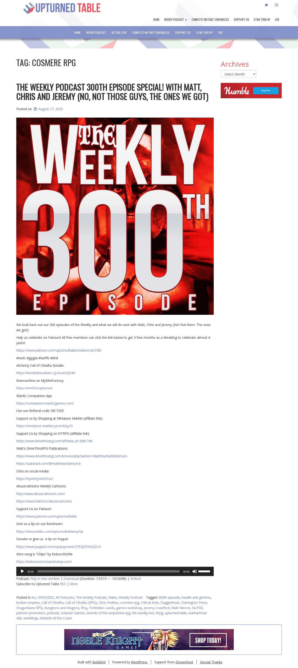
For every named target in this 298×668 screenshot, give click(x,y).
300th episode (169, 597)
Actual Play (119, 32)
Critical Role (150, 602)
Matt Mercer (180, 608)
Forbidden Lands (101, 608)
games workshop (129, 608)
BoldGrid (98, 662)
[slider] (204, 571)
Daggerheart (169, 602)
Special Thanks (211, 662)
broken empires (28, 602)
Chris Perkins (108, 602)
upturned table (176, 613)
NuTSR (197, 608)
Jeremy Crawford (156, 608)
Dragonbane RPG (29, 608)
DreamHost (184, 662)
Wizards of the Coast (56, 618)
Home (156, 19)
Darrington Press (194, 602)
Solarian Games (73, 613)
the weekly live (143, 613)
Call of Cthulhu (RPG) (81, 602)
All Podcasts (65, 597)
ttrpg (159, 613)
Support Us (241, 19)
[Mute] (194, 571)
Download (71, 578)
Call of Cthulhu (53, 602)
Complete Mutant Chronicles (210, 19)
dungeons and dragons (61, 608)
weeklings (31, 618)
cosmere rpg (129, 602)
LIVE (277, 19)
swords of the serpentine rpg (108, 613)
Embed (135, 578)
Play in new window (45, 578)
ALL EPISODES (42, 597)
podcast (53, 613)
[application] (115, 571)
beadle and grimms (196, 597)
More (74, 584)
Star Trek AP (262, 19)
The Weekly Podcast (91, 597)
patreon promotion (30, 613)
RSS (63, 584)
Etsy (84, 608)
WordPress (139, 662)
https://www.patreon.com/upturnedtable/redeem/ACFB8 (58, 350)
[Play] (22, 571)
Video (112, 597)
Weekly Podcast (174, 19)
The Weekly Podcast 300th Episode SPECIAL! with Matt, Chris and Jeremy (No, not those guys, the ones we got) (112, 91)
